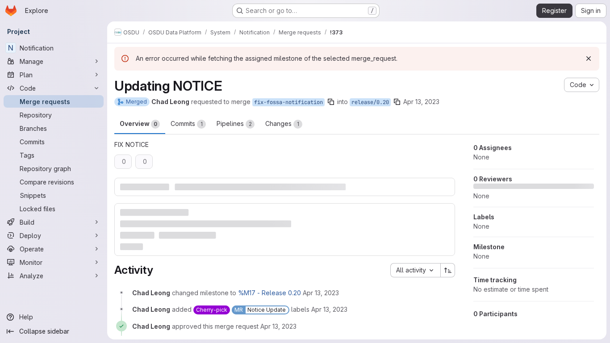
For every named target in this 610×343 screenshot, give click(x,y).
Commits (187, 123)
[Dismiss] (588, 58)
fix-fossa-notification (288, 102)
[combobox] (415, 270)
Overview (138, 123)
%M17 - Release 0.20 (269, 293)
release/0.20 (370, 102)
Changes (282, 123)
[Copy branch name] (331, 101)
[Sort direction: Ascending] (448, 270)
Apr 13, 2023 (421, 101)
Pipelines (234, 123)
